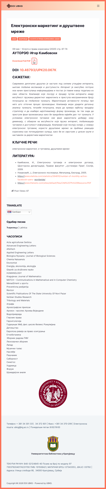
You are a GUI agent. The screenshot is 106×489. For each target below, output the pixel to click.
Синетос (11, 362)
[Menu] (98, 6)
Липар (10, 345)
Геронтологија (14, 321)
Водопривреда (14, 314)
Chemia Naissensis (16, 259)
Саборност (12, 358)
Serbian (16, 212)
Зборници (23, 39)
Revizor (10, 290)
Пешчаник (12, 355)
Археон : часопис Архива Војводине (25, 310)
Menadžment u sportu (17, 283)
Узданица (11, 365)
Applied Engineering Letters (20, 252)
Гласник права (14, 317)
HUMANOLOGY (14, 273)
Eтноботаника (14, 334)
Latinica (23, 227)
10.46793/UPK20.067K (38, 70)
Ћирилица (12, 227)
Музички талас (14, 348)
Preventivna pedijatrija (17, 286)
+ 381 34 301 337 (24, 423)
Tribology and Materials (18, 300)
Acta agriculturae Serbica (19, 242)
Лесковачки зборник (17, 341)
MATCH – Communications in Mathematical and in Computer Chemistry (42, 280)
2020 (14, 39)
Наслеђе (11, 351)
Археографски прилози (19, 307)
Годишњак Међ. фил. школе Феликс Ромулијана (31, 324)
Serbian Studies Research (19, 297)
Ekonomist (12, 262)
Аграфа (10, 304)
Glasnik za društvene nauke (20, 269)
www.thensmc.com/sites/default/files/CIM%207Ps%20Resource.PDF (58, 183)
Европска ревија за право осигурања (26, 331)
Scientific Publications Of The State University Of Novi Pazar (36, 293)
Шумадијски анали (16, 372)
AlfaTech (11, 249)
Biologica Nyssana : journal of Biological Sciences (31, 256)
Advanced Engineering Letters (21, 245)
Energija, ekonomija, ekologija (21, 266)
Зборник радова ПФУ (17, 338)
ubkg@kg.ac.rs (21, 427)
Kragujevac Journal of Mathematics (24, 276)
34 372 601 (41, 423)
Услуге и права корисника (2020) (45, 39)
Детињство (12, 327)
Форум (10, 369)
